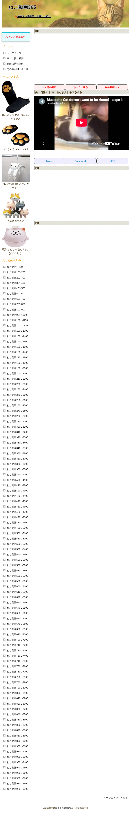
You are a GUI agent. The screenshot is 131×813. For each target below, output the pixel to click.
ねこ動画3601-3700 (17, 458)
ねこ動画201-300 (16, 277)
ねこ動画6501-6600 (17, 613)
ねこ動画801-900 (16, 309)
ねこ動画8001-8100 (17, 693)
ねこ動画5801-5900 (17, 575)
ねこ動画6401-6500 (17, 607)
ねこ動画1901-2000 (17, 368)
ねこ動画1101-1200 (17, 325)
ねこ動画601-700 (16, 298)
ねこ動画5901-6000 (17, 581)
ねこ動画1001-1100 (17, 320)
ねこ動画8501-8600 (17, 719)
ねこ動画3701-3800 (17, 464)
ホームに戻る (81, 87)
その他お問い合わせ (17, 69)
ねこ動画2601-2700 (17, 405)
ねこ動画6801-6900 (17, 629)
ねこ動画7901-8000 (17, 687)
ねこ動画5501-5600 (17, 559)
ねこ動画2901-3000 (17, 421)
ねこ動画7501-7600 (17, 666)
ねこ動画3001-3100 (17, 426)
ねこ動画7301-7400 (17, 655)
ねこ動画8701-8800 (17, 730)
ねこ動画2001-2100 (17, 373)
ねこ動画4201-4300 (17, 490)
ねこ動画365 (22, 7)
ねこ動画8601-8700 (17, 725)
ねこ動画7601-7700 (17, 671)
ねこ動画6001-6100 (17, 586)
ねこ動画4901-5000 (17, 527)
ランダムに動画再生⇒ (16, 37)
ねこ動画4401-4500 (17, 501)
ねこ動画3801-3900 (17, 469)
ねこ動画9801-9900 (17, 789)
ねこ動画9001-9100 (17, 746)
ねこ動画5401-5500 (17, 554)
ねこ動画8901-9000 (17, 741)
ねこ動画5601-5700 (17, 565)
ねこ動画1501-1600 (17, 346)
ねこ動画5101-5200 (17, 538)
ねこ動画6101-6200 (17, 591)
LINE (112, 161)
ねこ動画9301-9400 (17, 762)
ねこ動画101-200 (16, 272)
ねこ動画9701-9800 (17, 783)
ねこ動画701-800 (16, 304)
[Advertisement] (81, 59)
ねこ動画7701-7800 (17, 677)
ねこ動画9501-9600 (17, 773)
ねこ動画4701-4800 (17, 517)
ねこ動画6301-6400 (17, 602)
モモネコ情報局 (64, 808)
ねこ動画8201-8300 (17, 703)
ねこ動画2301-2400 (17, 389)
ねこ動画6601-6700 (17, 618)
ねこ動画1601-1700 (17, 352)
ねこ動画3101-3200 (17, 432)
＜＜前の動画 (49, 87)
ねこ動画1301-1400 (17, 336)
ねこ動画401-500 (16, 288)
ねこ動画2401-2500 (17, 394)
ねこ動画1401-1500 (17, 341)
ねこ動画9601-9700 (17, 778)
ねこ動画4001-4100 (17, 480)
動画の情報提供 (15, 63)
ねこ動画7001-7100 (17, 639)
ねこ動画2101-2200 (17, 378)
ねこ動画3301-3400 (17, 442)
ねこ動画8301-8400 (17, 709)
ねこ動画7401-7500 (17, 661)
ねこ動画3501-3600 (17, 453)
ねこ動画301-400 (16, 283)
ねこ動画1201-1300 (17, 330)
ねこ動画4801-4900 (17, 522)
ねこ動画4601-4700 (17, 512)
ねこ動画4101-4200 (17, 485)
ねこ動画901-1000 (17, 315)
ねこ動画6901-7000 (17, 634)
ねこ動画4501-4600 (17, 506)
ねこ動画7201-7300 (17, 650)
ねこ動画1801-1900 (17, 363)
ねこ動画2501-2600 (17, 400)
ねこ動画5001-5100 (17, 533)
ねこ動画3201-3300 (17, 437)
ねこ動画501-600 (16, 293)
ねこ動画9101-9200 (17, 751)
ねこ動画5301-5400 (17, 549)
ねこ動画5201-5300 (17, 544)
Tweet (49, 161)
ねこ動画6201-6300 (17, 597)
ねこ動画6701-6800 (17, 623)
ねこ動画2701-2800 (17, 410)
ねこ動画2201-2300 (17, 384)
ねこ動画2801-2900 (17, 416)
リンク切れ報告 (15, 58)
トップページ (14, 53)
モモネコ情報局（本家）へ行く (34, 16)
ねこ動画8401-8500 (17, 714)
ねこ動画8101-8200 (17, 698)
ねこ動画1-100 (15, 267)
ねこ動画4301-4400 (17, 496)
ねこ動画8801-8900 (17, 735)
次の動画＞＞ (112, 87)
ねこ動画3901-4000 (17, 474)
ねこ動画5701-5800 (17, 570)
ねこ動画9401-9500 (17, 767)
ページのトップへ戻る (116, 797)
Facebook (80, 161)
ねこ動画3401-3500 (17, 448)
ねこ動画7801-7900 (17, 682)
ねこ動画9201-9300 (17, 756)
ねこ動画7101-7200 (17, 645)
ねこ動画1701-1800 (17, 357)
